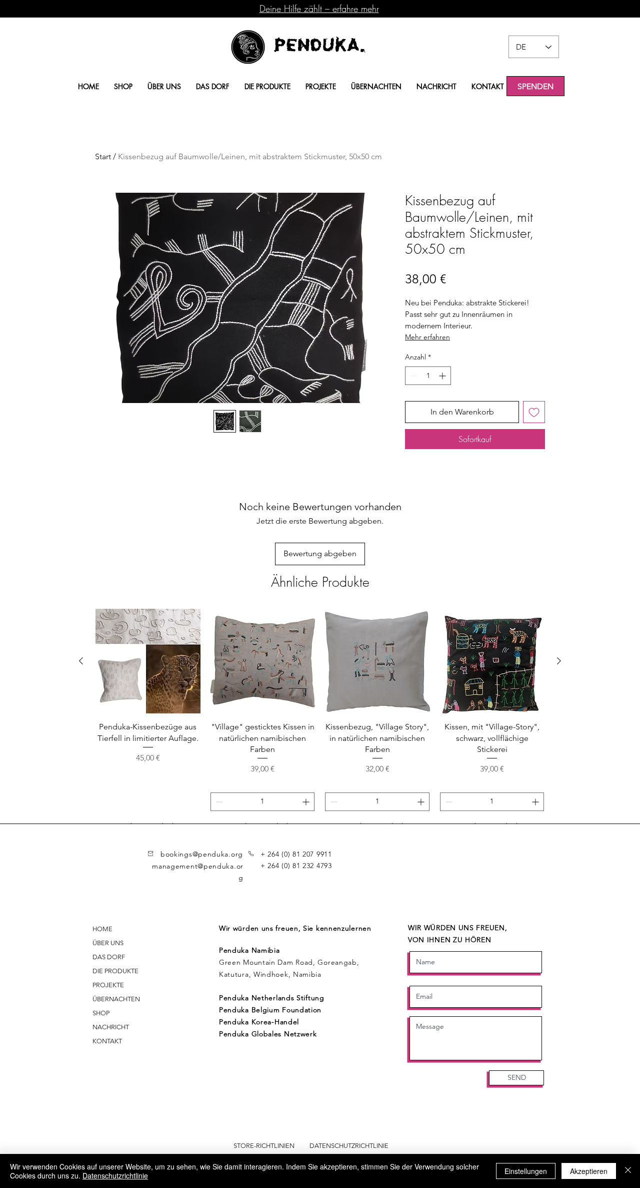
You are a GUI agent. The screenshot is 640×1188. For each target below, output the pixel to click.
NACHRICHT (110, 1027)
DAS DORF (108, 957)
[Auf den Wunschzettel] (534, 412)
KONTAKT (107, 1041)
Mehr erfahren (427, 336)
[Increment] (443, 375)
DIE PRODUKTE (115, 971)
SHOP (101, 1013)
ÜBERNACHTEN (116, 999)
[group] (320, 722)
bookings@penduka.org (201, 854)
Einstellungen (525, 1171)
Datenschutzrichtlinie (115, 1175)
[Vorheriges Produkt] (81, 661)
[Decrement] (412, 375)
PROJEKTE (108, 985)
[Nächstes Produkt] (559, 661)
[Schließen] (628, 1171)
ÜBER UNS (108, 943)
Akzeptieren (589, 1171)
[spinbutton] (428, 375)
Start (103, 156)
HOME (102, 929)
